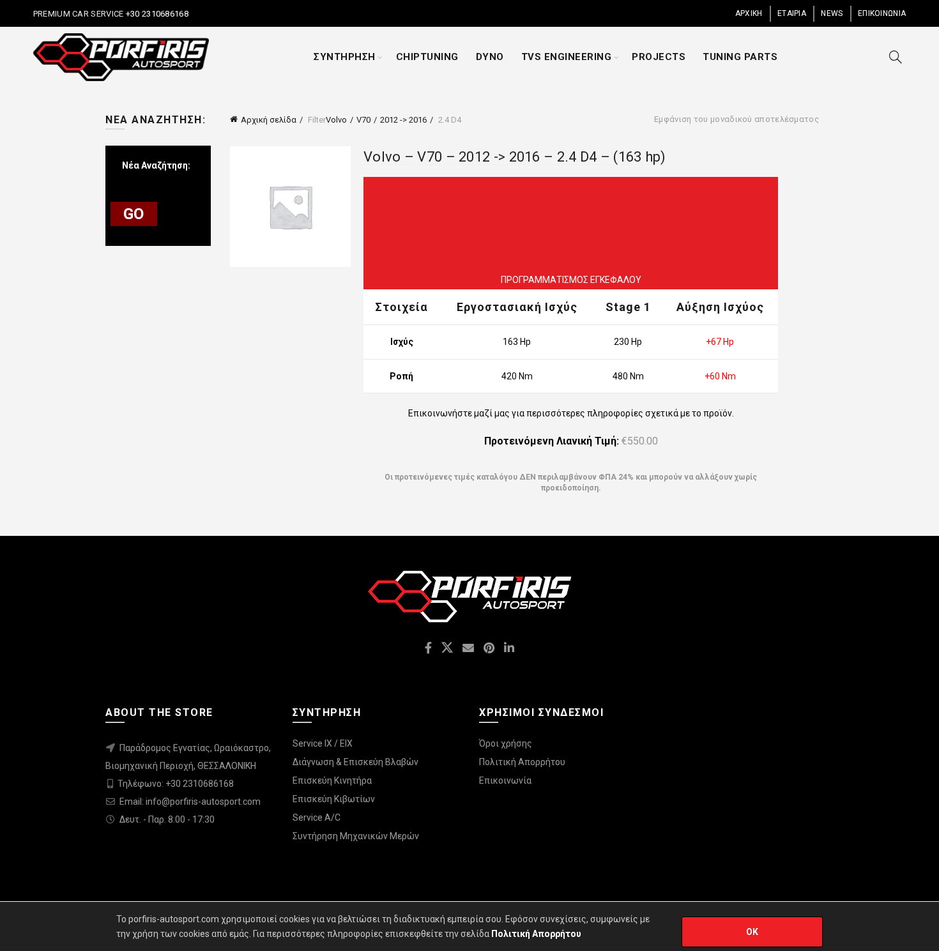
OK (752, 932)
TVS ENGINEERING (566, 57)
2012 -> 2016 (403, 120)
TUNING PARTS (740, 57)
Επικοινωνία (505, 780)
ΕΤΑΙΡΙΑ (791, 13)
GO (133, 214)
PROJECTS (658, 57)
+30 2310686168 (155, 14)
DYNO (490, 57)
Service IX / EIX (323, 743)
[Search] (895, 56)
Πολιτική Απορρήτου (522, 762)
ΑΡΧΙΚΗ (749, 13)
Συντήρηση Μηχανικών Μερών (356, 836)
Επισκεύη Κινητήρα (332, 780)
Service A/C (316, 817)
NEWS (832, 13)
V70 (363, 120)
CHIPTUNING (427, 57)
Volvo (336, 120)
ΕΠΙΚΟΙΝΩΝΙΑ (882, 13)
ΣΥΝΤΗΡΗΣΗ (345, 57)
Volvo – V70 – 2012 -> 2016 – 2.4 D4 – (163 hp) (514, 157)
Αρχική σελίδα (268, 120)
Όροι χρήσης (505, 743)
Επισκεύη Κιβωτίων (334, 799)
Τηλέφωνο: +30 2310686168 (176, 784)
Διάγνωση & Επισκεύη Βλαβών (355, 762)
